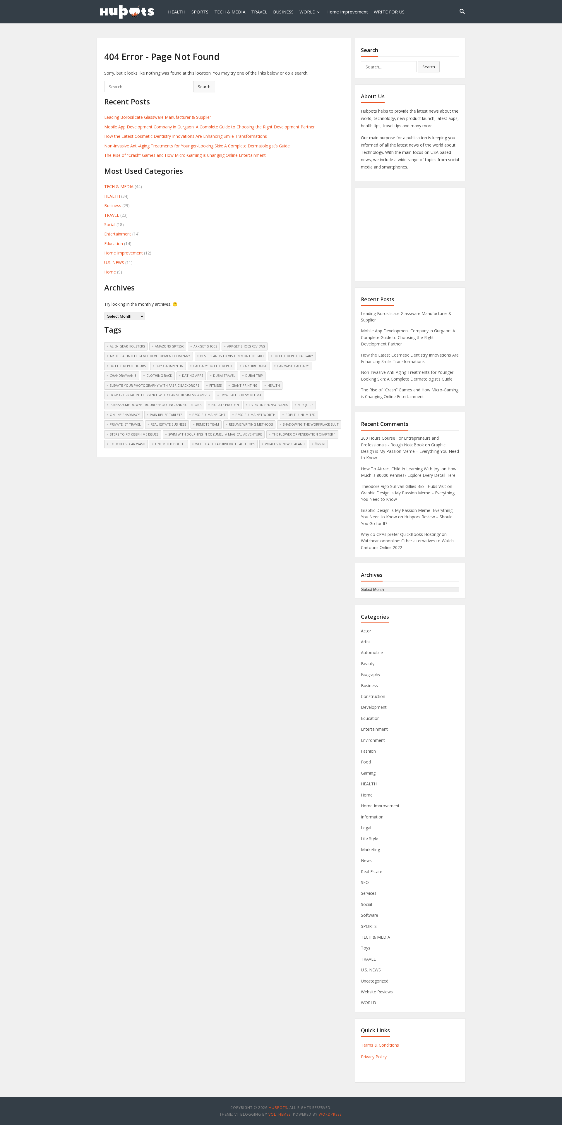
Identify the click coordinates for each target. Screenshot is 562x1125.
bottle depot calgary (293, 356)
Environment (373, 740)
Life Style (369, 838)
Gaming (368, 773)
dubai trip (254, 375)
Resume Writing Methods (251, 424)
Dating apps (192, 375)
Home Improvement (347, 12)
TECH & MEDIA (229, 12)
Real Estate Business (168, 424)
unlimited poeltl (170, 444)
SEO (365, 882)
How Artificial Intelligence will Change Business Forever (160, 395)
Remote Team (207, 424)
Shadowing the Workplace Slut (311, 424)
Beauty (367, 663)
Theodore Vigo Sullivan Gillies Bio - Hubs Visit (403, 486)
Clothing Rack (159, 375)
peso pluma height (208, 414)
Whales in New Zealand (285, 444)
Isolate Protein (225, 404)
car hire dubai (255, 366)
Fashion (368, 751)
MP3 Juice (305, 404)
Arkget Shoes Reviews (246, 346)
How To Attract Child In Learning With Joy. (400, 469)
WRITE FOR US (389, 12)
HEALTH (177, 12)
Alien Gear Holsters (127, 346)
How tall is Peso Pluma (240, 395)
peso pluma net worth (255, 414)
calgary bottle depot (213, 366)
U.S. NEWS (114, 262)
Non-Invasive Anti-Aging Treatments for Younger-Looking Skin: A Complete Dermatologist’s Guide (197, 146)
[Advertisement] (410, 234)
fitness (215, 385)
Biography (370, 674)
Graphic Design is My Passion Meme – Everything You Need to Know (410, 451)
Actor (366, 631)
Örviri (320, 444)
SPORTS (199, 12)
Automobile (372, 652)
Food (366, 762)
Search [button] (204, 86)
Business (112, 205)
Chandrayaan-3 (123, 375)
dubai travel (224, 375)
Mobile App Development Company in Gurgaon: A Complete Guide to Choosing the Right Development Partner (209, 127)
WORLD (307, 12)
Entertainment (117, 234)
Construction (373, 696)
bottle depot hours (128, 366)
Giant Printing (245, 385)
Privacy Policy (374, 1056)
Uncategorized (374, 981)
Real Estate (371, 871)
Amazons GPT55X (169, 346)
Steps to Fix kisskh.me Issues (134, 434)
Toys (365, 948)
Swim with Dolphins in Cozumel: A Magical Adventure (215, 434)
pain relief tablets (166, 414)
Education (113, 243)
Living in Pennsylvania (268, 404)
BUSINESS (283, 12)
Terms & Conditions (380, 1045)
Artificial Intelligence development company (150, 356)
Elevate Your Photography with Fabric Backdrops (154, 385)
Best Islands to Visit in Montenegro (232, 356)
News (366, 860)
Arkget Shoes (205, 346)
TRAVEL (259, 12)
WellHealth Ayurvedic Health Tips (225, 444)
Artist (366, 641)
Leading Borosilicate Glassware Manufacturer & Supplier (157, 117)
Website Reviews (377, 992)
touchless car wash (127, 444)
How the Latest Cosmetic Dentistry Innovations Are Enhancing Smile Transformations (185, 136)
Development (374, 707)
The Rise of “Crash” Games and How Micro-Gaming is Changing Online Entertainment (185, 155)
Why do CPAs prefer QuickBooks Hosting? (401, 534)
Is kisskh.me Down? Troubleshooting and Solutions (155, 404)
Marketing (370, 849)
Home (110, 272)
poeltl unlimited (300, 414)
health (274, 385)
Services (368, 893)
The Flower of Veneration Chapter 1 (304, 434)
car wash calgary (293, 366)
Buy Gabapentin (169, 366)
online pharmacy (125, 414)
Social (109, 224)
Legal (366, 827)
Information (372, 817)
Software (369, 915)
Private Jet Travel (125, 424)
